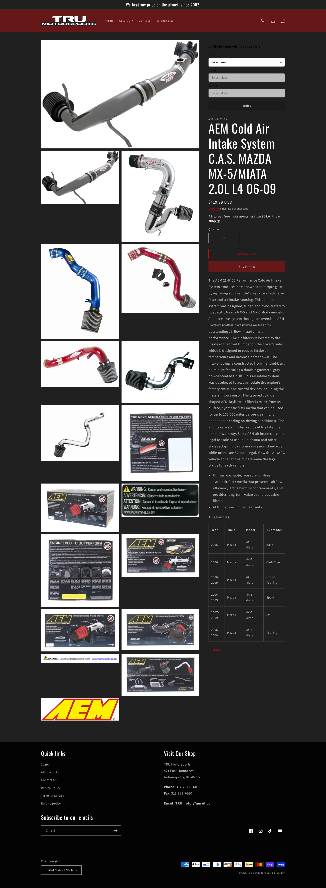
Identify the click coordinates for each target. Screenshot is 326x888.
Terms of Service (52, 796)
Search (46, 764)
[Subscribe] (116, 830)
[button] (126, 20)
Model (212, 86)
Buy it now (246, 266)
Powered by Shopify (274, 872)
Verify (246, 105)
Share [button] (218, 649)
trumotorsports (255, 872)
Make (212, 70)
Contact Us (49, 780)
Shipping (214, 208)
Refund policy (51, 803)
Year (211, 55)
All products (50, 772)
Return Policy (50, 788)
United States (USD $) (59, 870)
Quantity (214, 229)
